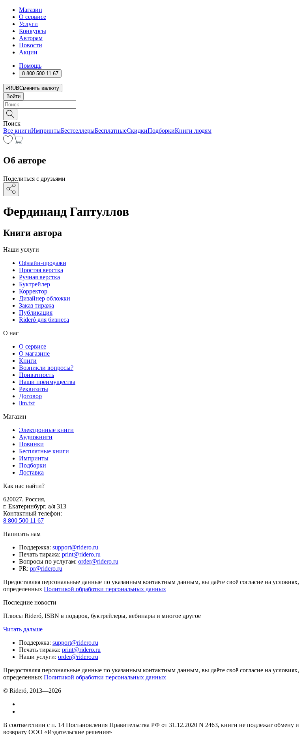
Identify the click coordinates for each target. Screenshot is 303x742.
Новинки (31, 444)
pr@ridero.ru (46, 568)
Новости (30, 45)
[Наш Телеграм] (22, 711)
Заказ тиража (36, 305)
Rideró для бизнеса (44, 319)
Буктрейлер (34, 284)
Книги (28, 360)
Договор (30, 396)
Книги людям (193, 130)
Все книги (17, 130)
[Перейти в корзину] (18, 142)
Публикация (35, 312)
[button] (151, 113)
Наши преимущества (47, 381)
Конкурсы (32, 31)
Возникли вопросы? (46, 367)
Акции (28, 52)
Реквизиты (33, 389)
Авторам (31, 38)
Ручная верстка (39, 277)
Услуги (28, 23)
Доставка (31, 472)
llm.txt (27, 403)
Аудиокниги (35, 437)
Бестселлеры (78, 130)
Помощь (30, 65)
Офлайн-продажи (42, 263)
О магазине (34, 353)
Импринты (46, 130)
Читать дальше (23, 629)
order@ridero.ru (98, 561)
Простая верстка (41, 270)
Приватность (36, 374)
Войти (13, 96)
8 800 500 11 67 (23, 520)
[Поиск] (10, 114)
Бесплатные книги (44, 451)
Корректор (33, 291)
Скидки (137, 130)
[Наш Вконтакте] (23, 704)
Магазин (30, 9)
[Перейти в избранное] (8, 142)
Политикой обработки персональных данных (105, 589)
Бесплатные (111, 130)
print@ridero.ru (81, 554)
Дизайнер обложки (44, 298)
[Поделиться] (11, 189)
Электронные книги (46, 430)
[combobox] (151, 104)
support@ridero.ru (75, 547)
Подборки (161, 130)
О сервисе (32, 16)
